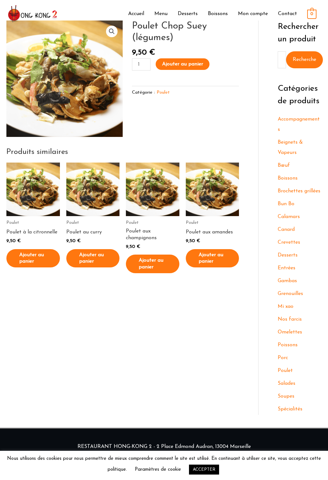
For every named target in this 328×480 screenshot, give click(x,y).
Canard (286, 229)
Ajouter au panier (182, 64)
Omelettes (290, 332)
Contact (287, 13)
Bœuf (284, 165)
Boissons (218, 13)
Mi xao (285, 306)
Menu (161, 13)
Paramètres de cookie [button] (158, 469)
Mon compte (253, 13)
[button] (112, 31)
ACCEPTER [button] (204, 469)
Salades (286, 383)
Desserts (188, 13)
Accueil (136, 13)
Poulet (163, 92)
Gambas (287, 280)
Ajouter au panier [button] (31, 258)
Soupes (286, 396)
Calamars (289, 216)
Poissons (288, 345)
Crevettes (289, 242)
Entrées (286, 268)
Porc (283, 357)
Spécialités (290, 409)
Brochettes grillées (299, 191)
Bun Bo (286, 203)
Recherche (304, 59)
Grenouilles (290, 293)
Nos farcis (290, 319)
